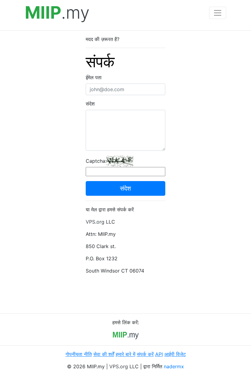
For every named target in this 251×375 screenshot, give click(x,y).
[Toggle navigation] (217, 13)
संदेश (90, 104)
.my (57, 12)
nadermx (174, 366)
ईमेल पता (94, 77)
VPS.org (95, 222)
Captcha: (96, 161)
